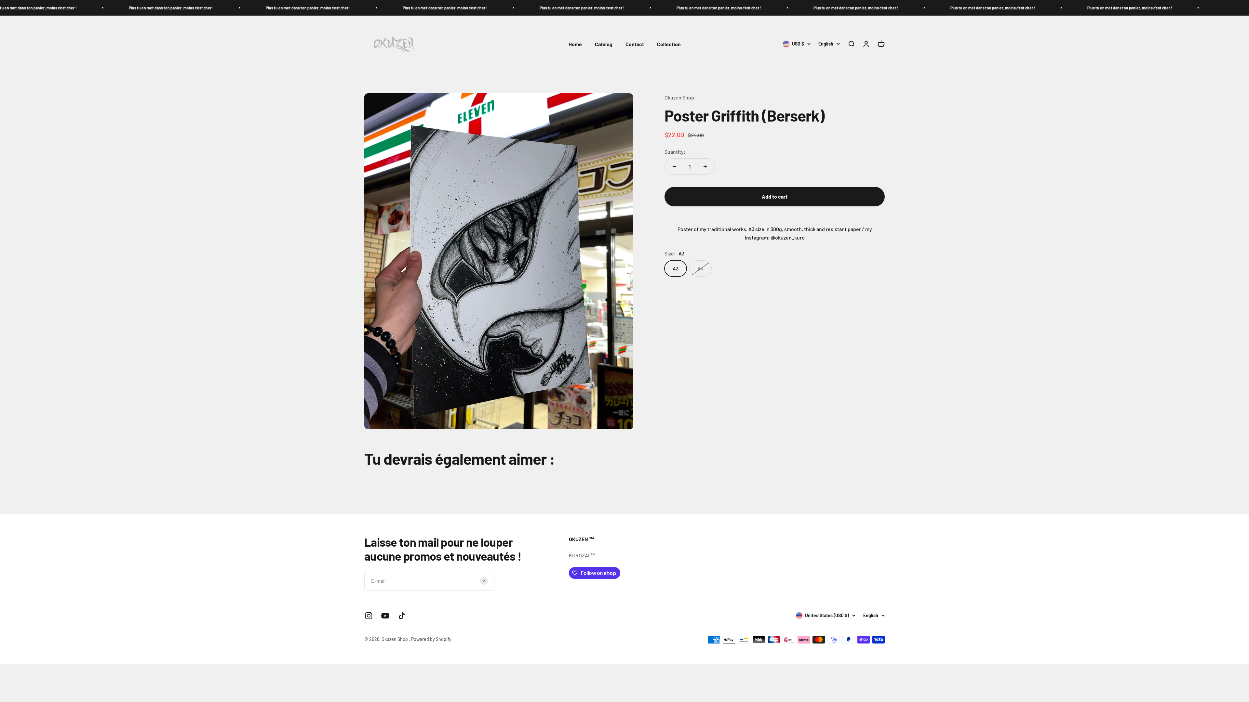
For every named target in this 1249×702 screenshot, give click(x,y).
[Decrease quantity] (674, 166)
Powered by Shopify (431, 639)
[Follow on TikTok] (401, 615)
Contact (634, 44)
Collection (669, 44)
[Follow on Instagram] (368, 615)
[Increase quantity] (705, 166)
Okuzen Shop (679, 97)
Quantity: (675, 152)
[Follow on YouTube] (385, 615)
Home (575, 44)
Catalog (603, 44)
